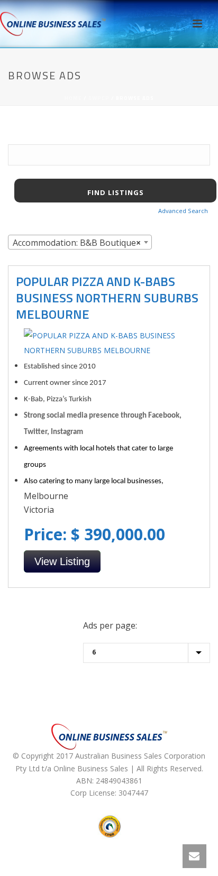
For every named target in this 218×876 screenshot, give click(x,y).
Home (73, 98)
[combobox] (80, 242)
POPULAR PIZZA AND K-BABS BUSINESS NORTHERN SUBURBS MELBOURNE (107, 298)
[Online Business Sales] (53, 24)
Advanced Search (183, 211)
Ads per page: (110, 625)
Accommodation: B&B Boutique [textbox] (77, 242)
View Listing (62, 561)
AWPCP (99, 98)
